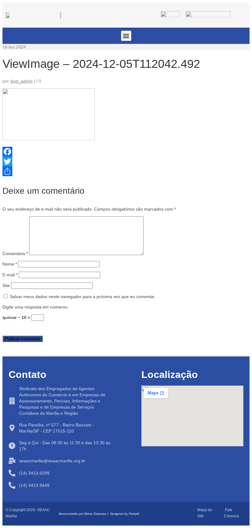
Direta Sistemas (95, 513)
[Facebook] (126, 152)
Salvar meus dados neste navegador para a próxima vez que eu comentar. (83, 296)
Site (6, 285)
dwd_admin (21, 81)
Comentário (15, 253)
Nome (9, 264)
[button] (126, 36)
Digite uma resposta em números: (35, 307)
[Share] (126, 171)
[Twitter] (126, 161)
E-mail (10, 274)
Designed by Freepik (124, 513)
